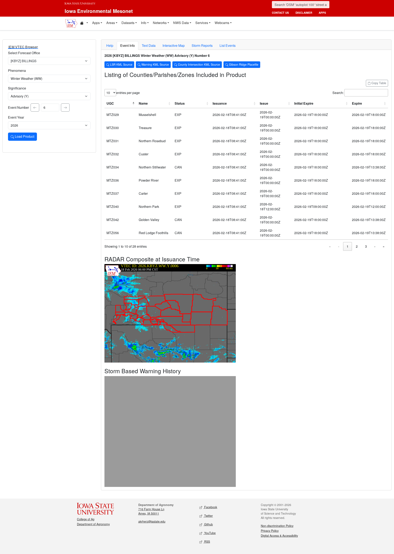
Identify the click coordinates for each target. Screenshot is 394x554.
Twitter (208, 516)
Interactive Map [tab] (174, 45)
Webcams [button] (222, 22)
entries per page (128, 92)
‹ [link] (338, 246)
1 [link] (347, 246)
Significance (17, 88)
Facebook (210, 507)
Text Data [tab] (149, 45)
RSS (206, 541)
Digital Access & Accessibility (279, 535)
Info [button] (143, 22)
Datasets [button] (127, 22)
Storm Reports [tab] (202, 45)
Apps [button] (96, 22)
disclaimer (304, 13)
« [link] (330, 246)
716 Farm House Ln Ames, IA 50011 (151, 511)
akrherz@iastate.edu (151, 521)
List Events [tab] (228, 45)
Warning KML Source (155, 64)
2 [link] (357, 246)
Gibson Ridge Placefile (243, 64)
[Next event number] (65, 107)
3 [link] (366, 246)
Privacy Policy (270, 531)
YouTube (209, 533)
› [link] (374, 246)
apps (322, 13)
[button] (84, 23)
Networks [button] (160, 22)
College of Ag (85, 519)
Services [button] (201, 22)
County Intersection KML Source (198, 64)
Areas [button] (110, 22)
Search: (338, 92)
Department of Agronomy (93, 524)
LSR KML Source (120, 64)
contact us (280, 13)
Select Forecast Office (24, 52)
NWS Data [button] (181, 22)
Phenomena (17, 70)
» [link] (384, 246)
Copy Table (378, 83)
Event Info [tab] (127, 45)
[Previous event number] (35, 107)
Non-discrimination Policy (277, 526)
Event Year (16, 117)
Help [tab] (109, 45)
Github (208, 524)
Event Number (18, 107)
